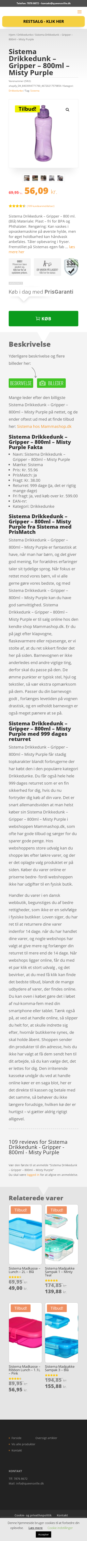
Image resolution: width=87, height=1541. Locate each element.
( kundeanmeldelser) (40, 206)
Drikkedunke (25, 34)
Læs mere (36, 1528)
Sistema (34, 90)
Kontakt (17, 1450)
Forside (16, 1438)
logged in (33, 1175)
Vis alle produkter (23, 1444)
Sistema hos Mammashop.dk (44, 426)
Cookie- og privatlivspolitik (33, 1515)
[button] (67, 109)
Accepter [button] (43, 1534)
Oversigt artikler (46, 1438)
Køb (46, 318)
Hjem (12, 34)
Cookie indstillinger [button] (60, 1528)
